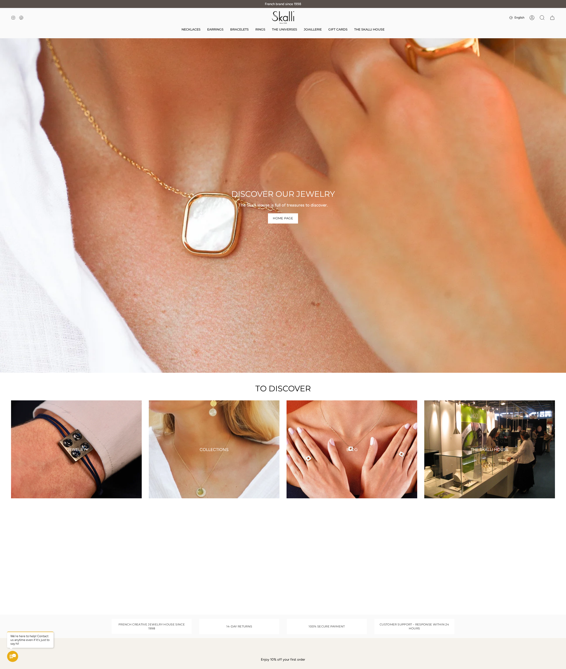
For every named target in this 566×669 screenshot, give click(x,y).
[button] (284, 29)
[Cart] (552, 17)
